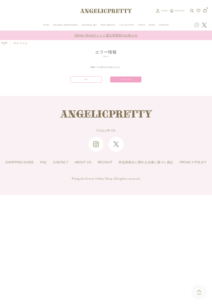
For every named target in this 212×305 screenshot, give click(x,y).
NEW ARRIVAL (108, 25)
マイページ (20, 43)
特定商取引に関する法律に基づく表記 (146, 162)
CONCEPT (164, 25)
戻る (86, 79)
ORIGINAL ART (89, 25)
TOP (4, 43)
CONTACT (61, 162)
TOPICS (141, 25)
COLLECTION (126, 25)
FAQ (43, 162)
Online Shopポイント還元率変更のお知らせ (106, 35)
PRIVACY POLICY (193, 162)
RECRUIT (105, 162)
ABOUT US (83, 162)
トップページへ (125, 79)
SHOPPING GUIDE (19, 162)
